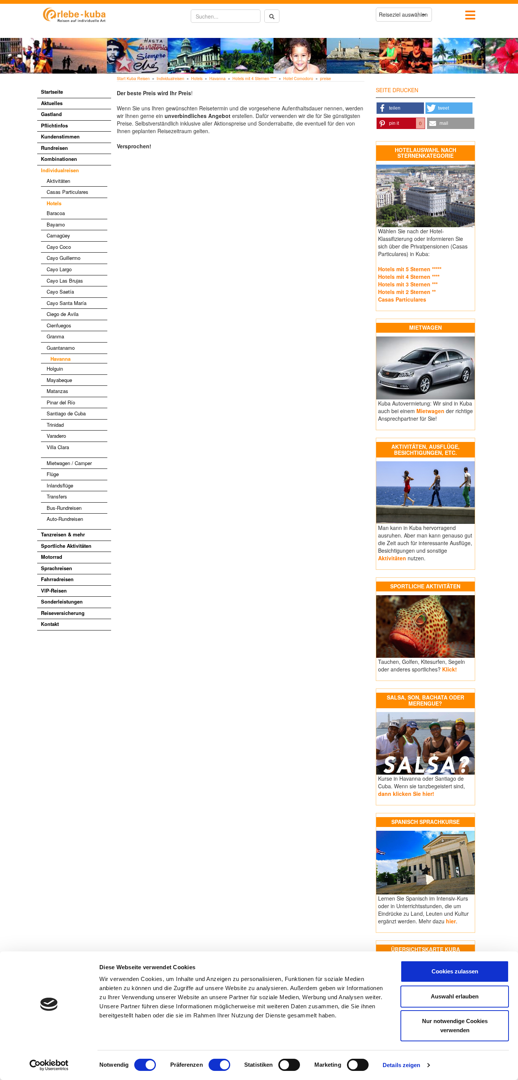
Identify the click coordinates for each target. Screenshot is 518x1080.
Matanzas (57, 391)
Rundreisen (54, 147)
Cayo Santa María (66, 303)
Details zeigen (401, 1065)
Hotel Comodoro (298, 78)
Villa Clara (58, 447)
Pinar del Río (61, 402)
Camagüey (58, 235)
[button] (400, 108)
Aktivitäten (58, 180)
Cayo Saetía (60, 291)
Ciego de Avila (62, 314)
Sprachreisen (56, 568)
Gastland (51, 114)
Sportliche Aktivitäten (66, 545)
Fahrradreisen (57, 579)
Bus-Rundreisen (64, 507)
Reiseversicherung (63, 612)
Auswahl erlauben (455, 996)
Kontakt (50, 623)
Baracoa (56, 213)
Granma (55, 336)
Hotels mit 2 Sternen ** (407, 292)
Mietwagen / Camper (69, 463)
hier (451, 921)
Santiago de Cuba (66, 413)
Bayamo (56, 224)
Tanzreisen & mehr (63, 534)
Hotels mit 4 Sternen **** (254, 78)
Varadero (56, 435)
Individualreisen (60, 170)
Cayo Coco (59, 246)
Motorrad (51, 556)
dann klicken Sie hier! (406, 793)
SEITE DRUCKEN (397, 90)
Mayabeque (59, 380)
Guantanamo (61, 347)
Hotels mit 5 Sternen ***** (409, 269)
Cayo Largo (59, 269)
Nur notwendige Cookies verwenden (455, 1025)
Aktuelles (52, 103)
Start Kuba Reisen (133, 78)
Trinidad (55, 424)
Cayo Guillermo (63, 257)
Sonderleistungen (62, 601)
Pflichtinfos (54, 125)
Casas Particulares (67, 191)
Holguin (55, 368)
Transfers (57, 496)
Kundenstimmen (60, 136)
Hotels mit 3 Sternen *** (408, 284)
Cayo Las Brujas (65, 280)
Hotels (54, 203)
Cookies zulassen (455, 971)
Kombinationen (59, 158)
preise (325, 78)
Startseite (52, 91)
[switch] (219, 1065)
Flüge (53, 474)
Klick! (449, 669)
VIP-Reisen (54, 590)
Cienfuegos (59, 325)
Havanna (60, 358)
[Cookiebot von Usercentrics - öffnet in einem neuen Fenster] (49, 1065)
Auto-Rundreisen (65, 518)
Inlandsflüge (60, 485)
